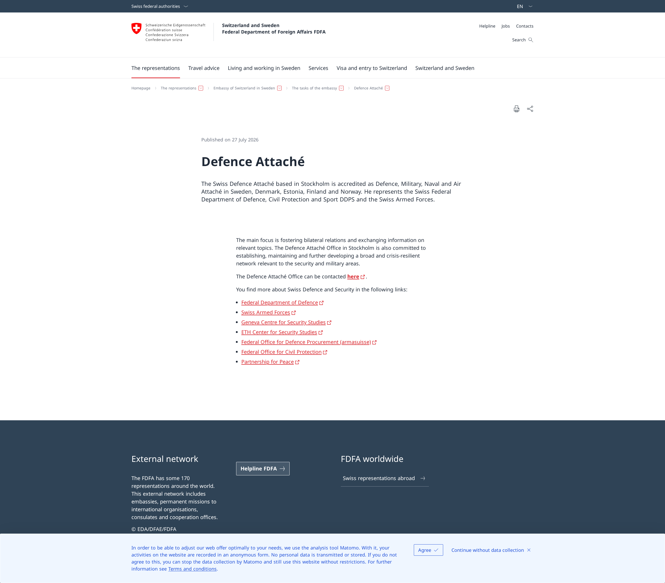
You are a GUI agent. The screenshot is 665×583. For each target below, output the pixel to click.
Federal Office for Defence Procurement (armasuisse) (306, 341)
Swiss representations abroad (379, 478)
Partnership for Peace (267, 361)
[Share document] (530, 108)
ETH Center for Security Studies (279, 332)
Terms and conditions (192, 569)
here (353, 276)
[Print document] (516, 108)
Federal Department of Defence (279, 302)
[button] (155, 67)
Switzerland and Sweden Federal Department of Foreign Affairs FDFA (273, 28)
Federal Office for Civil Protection (281, 351)
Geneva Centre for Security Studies (283, 322)
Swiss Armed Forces (265, 312)
